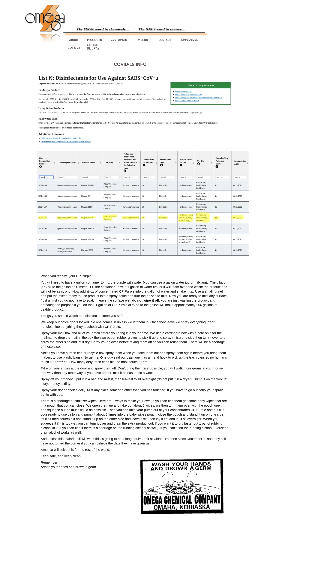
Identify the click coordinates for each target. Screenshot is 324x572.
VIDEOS (143, 39)
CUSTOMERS (119, 39)
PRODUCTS (94, 39)
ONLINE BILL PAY (93, 46)
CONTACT (164, 39)
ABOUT (74, 39)
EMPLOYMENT (190, 39)
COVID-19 (74, 47)
